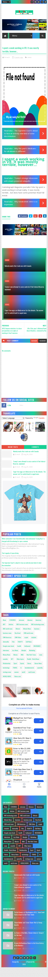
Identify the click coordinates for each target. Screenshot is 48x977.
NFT (12, 659)
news (29, 57)
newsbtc (5, 659)
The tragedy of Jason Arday (10, 553)
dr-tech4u (22, 961)
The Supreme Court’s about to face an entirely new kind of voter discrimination (21, 133)
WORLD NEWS (7, 676)
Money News (6, 655)
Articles (11, 624)
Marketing (32, 650)
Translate (41, 418)
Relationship (6, 663)
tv (21, 668)
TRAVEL (15, 668)
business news (7, 633)
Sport (15, 663)
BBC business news (22, 624)
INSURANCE (37, 646)
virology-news (7, 672)
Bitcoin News (27, 629)
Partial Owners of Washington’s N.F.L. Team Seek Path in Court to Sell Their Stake (29, 913)
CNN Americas (7, 637)
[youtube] (14, 957)
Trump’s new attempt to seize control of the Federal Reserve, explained (24, 288)
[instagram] (35, 1)
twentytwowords (29, 668)
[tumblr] (42, 1)
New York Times (31, 655)
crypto (26, 637)
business (36, 629)
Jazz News (15, 650)
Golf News (29, 642)
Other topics (20, 659)
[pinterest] (38, 1)
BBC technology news (37, 624)
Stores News (38, 663)
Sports (22, 663)
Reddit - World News (33, 659)
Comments (35, 447)
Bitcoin (18, 629)
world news (31, 672)
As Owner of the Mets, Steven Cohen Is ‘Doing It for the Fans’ (29, 934)
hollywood (27, 646)
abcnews (21, 620)
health (19, 646)
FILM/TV (20, 642)
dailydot (33, 637)
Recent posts (13, 447)
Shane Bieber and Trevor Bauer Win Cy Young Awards (28, 923)
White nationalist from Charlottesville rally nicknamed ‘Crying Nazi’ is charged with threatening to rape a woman (23, 539)
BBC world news (7, 629)
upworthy (40, 668)
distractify (6, 642)
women (16, 672)
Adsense (29, 620)
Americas (38, 620)
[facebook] (32, 1)
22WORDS (12, 620)
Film (13, 642)
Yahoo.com (17, 676)
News (4, 620)
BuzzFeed (17, 633)
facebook (43, 341)
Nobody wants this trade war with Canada (18, 266)
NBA (22, 655)
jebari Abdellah (39, 961)
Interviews (6, 650)
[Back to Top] (34, 957)
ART (4, 624)
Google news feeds (8, 646)
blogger (34, 341)
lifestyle (23, 650)
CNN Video (18, 637)
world (23, 672)
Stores (29, 663)
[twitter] (45, 1)
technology (6, 668)
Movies (16, 655)
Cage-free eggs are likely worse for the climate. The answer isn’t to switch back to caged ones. (24, 311)
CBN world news (28, 633)
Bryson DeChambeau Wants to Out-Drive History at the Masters (29, 944)
